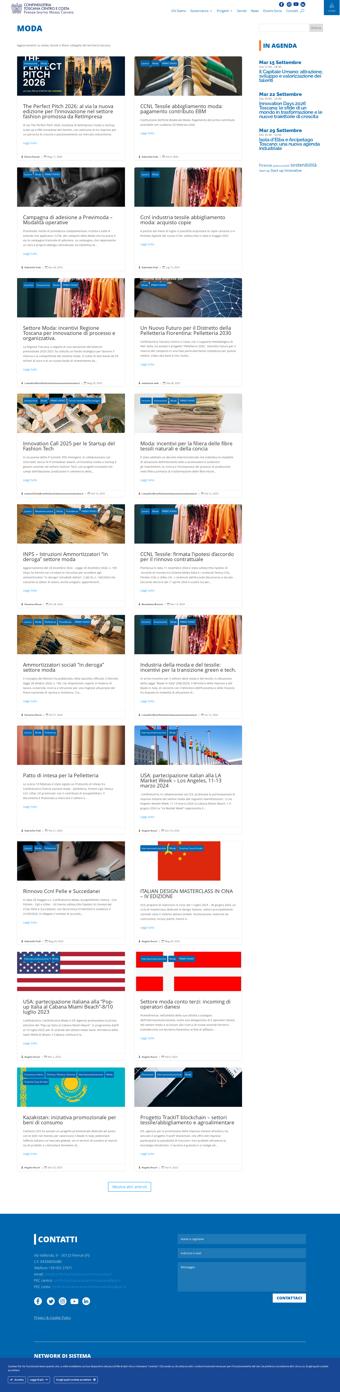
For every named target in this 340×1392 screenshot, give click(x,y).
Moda (44, 63)
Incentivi (28, 285)
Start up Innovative (286, 170)
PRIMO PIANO (169, 63)
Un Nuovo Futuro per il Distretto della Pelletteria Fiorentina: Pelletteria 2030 (188, 332)
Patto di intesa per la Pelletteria (71, 780)
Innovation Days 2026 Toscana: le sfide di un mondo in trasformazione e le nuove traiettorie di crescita (290, 109)
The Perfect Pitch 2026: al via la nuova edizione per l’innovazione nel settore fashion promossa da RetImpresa (71, 108)
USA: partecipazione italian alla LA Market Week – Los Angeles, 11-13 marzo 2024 (188, 780)
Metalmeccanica (44, 511)
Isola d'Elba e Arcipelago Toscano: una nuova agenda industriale (289, 144)
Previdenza (72, 511)
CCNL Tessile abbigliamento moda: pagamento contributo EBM (188, 108)
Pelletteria (50, 622)
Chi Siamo (178, 11)
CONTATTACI (289, 1298)
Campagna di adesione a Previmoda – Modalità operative (71, 219)
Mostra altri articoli (129, 1186)
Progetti (223, 11)
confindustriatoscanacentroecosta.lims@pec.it (89, 1286)
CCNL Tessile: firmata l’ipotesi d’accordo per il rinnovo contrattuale (188, 556)
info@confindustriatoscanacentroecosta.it (78, 1274)
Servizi (242, 11)
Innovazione (30, 63)
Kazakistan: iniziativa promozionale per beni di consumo (71, 1119)
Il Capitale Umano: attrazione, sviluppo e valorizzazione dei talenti (291, 76)
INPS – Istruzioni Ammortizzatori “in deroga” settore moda (71, 556)
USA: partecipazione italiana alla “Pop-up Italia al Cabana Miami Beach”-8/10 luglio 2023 (71, 1006)
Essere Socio (272, 11)
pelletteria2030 (281, 165)
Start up (264, 171)
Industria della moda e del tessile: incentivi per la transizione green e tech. (188, 666)
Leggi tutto (30, 143)
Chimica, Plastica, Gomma (61, 1074)
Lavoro (145, 63)
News (255, 11)
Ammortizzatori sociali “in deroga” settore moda (71, 666)
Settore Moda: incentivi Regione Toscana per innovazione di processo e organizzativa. (71, 332)
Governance (199, 11)
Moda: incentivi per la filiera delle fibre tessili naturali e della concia (188, 445)
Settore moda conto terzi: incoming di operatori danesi (188, 1006)
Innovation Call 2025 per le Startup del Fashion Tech (71, 445)
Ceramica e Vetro (33, 1074)
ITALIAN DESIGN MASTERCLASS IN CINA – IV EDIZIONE (188, 893)
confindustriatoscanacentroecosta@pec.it (87, 1280)
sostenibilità (303, 165)
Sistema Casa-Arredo (190, 848)
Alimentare (147, 1074)
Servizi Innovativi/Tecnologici (84, 400)
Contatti (292, 11)
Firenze (265, 165)
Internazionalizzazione (153, 732)
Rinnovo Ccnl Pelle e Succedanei (71, 893)
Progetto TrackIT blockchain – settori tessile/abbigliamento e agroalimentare (188, 1119)
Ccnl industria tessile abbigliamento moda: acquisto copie (188, 219)
